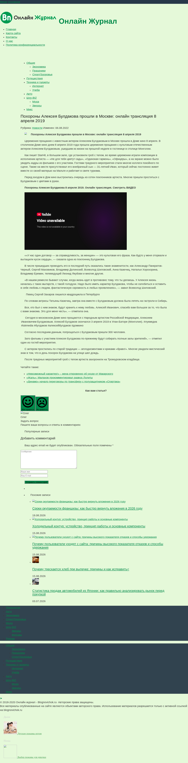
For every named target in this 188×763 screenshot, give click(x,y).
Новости (37, 127)
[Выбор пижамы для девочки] (11, 757)
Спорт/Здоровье (42, 74)
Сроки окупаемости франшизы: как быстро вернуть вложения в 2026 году (87, 508)
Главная (11, 29)
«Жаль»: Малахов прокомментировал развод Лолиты (59, 377)
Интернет (38, 86)
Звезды (37, 105)
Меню (3, 1)
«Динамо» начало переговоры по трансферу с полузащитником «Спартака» (73, 381)
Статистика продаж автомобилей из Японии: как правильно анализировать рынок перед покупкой (98, 592)
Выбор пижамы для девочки (32, 757)
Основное (14, 1)
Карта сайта (13, 33)
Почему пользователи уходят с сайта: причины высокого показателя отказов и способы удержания (97, 545)
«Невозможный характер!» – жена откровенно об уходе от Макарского (69, 373)
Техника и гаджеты (37, 82)
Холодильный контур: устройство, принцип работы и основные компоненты (88, 526)
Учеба (36, 90)
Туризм (10, 638)
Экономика (39, 66)
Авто (29, 93)
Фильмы (17, 634)
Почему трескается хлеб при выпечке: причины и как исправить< (80, 569)
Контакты (11, 37)
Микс (29, 109)
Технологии (13, 607)
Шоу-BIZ (31, 97)
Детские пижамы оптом (30, 733)
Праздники (39, 70)
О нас (9, 41)
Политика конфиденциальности (25, 44)
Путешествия (34, 78)
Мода (35, 101)
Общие (30, 62)
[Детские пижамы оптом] (11, 733)
